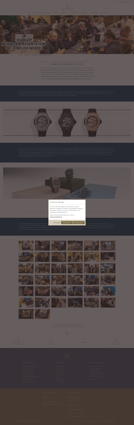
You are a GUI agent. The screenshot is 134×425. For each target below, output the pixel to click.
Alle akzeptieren (78, 222)
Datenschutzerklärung (56, 217)
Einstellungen (56, 222)
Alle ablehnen (67, 222)
